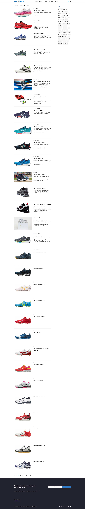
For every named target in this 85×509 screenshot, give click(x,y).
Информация (51, 1)
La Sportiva (59, 19)
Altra (63, 11)
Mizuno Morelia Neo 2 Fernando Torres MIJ (41, 349)
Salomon (64, 25)
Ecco (69, 13)
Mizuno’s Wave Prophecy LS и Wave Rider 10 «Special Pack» (42, 205)
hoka (61, 15)
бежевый (64, 32)
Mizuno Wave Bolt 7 (38, 380)
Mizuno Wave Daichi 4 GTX (40, 252)
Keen (68, 17)
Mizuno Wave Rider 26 (39, 23)
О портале (56, 1)
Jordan (62, 17)
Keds (66, 17)
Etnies (59, 15)
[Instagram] (61, 506)
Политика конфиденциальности (32, 506)
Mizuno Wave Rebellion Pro (40, 10)
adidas (60, 9)
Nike (59, 23)
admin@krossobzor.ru (17, 500)
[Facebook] (59, 506)
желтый (59, 34)
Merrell (66, 19)
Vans (59, 32)
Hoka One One (66, 15)
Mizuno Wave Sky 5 (38, 110)
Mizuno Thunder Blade (39, 364)
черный (65, 43)
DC (66, 13)
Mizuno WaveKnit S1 (38, 268)
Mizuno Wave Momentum (39, 429)
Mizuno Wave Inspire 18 (39, 33)
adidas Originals (65, 9)
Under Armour (65, 30)
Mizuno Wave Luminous (39, 413)
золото (69, 34)
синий (60, 43)
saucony (60, 28)
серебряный (66, 41)
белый (68, 32)
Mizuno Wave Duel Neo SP (40, 96)
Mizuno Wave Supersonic (39, 445)
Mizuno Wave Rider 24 (39, 236)
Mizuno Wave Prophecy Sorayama (42, 81)
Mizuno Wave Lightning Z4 (40, 396)
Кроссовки (45, 1)
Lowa (63, 19)
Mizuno (59, 21)
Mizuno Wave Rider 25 (39, 126)
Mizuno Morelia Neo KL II (39, 284)
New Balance (65, 21)
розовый (60, 41)
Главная (36, 1)
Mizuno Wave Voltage (39, 461)
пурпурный (67, 38)
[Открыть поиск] (70, 1)
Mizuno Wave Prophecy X (40, 188)
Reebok (60, 25)
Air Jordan (59, 11)
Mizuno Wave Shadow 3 (39, 316)
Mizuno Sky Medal (38, 65)
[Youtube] (70, 506)
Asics (66, 11)
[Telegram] (68, 1)
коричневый (61, 36)
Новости (40, 1)
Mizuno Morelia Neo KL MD (40, 300)
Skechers (65, 28)
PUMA (68, 23)
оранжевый (60, 38)
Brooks (59, 13)
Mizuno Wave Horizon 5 (39, 142)
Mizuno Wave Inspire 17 (39, 158)
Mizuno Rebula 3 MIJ (38, 332)
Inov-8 (59, 17)
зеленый (65, 34)
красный (67, 36)
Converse (63, 13)
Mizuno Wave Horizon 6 (39, 49)
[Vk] (68, 506)
